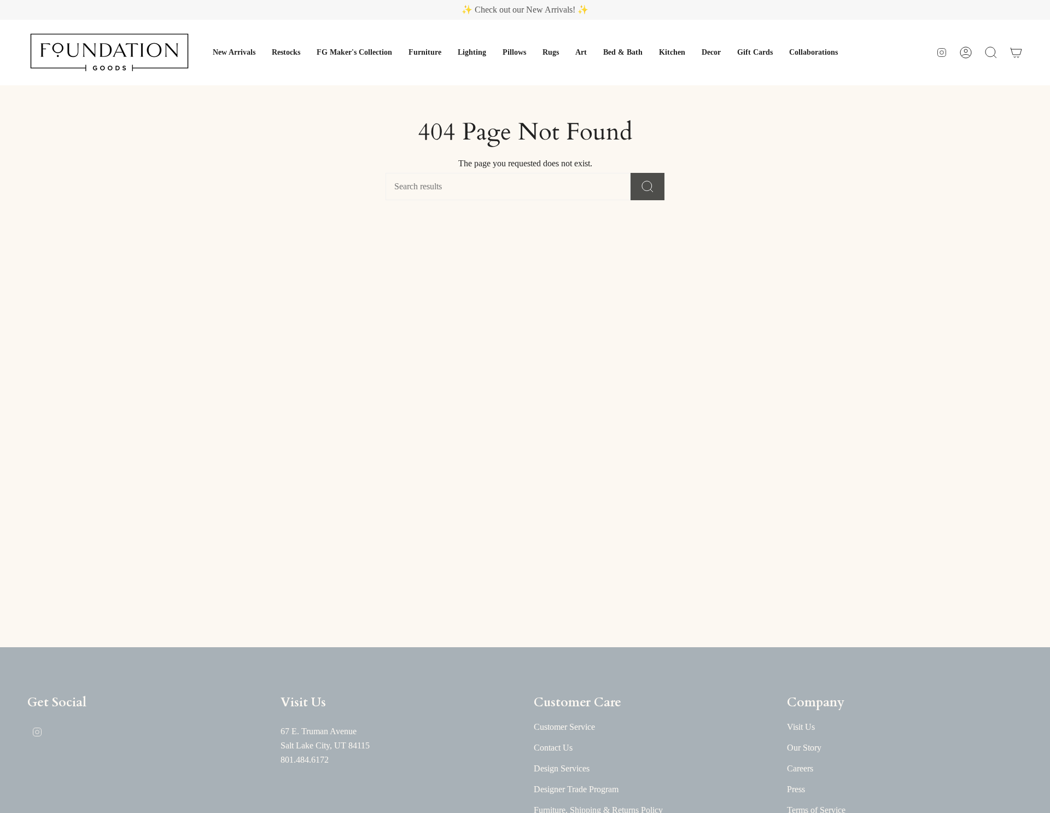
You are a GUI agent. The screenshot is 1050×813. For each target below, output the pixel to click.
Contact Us (553, 747)
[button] (234, 52)
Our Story (804, 747)
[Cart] (1016, 52)
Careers (800, 768)
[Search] (647, 186)
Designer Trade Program (576, 789)
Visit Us (801, 726)
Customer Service (564, 726)
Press (796, 789)
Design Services (562, 768)
